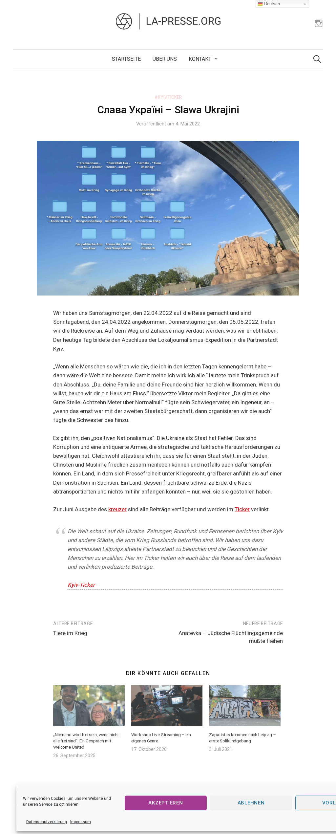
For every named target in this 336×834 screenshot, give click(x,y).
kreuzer (117, 509)
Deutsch (271, 3)
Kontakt (200, 59)
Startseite (126, 59)
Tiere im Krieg (70, 633)
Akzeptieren (165, 803)
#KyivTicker (168, 97)
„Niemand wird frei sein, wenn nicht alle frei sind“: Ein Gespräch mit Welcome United (86, 741)
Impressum (80, 822)
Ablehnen (251, 803)
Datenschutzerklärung (46, 822)
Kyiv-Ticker (81, 585)
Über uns (165, 59)
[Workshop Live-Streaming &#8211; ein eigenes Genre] (167, 705)
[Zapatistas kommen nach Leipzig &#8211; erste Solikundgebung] (245, 705)
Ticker (242, 509)
